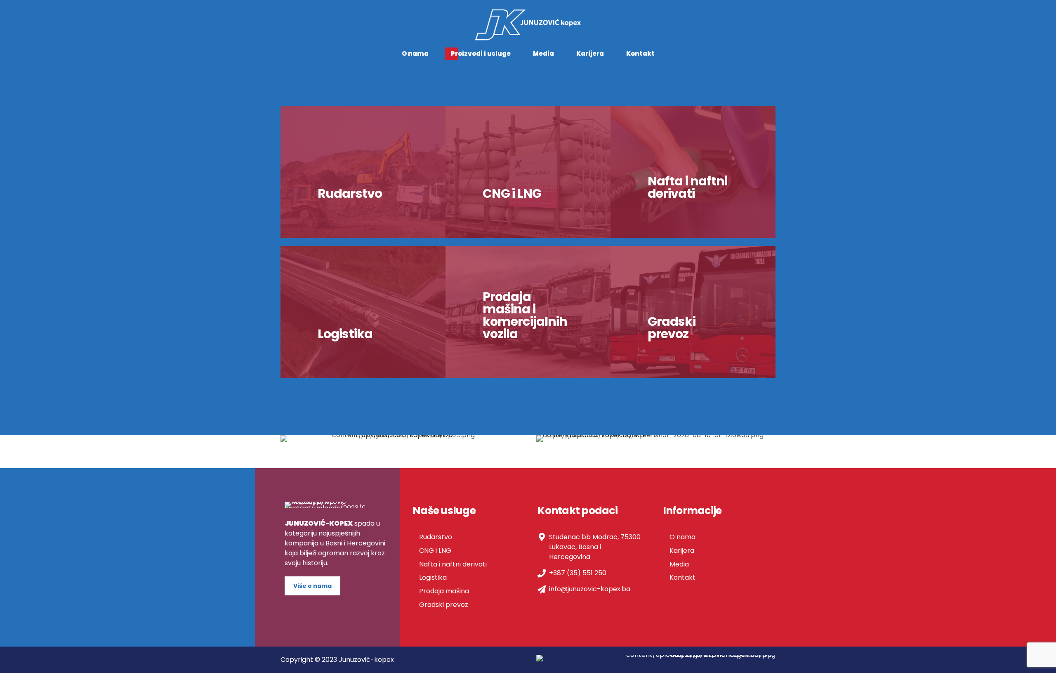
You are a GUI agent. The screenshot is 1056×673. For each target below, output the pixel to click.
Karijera (590, 53)
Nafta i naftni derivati (453, 564)
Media (543, 53)
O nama (415, 53)
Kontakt (640, 53)
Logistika (433, 577)
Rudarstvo (435, 537)
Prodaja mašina (444, 591)
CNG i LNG (435, 550)
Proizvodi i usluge (481, 53)
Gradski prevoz (443, 604)
